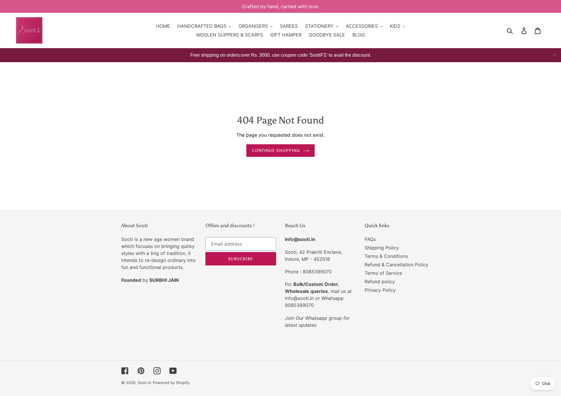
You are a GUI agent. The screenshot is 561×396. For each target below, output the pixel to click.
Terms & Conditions (386, 256)
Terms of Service (383, 273)
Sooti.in (144, 382)
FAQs (370, 239)
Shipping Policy (382, 248)
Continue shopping (276, 150)
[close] (554, 54)
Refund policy (380, 281)
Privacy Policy (380, 290)
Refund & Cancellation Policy (396, 265)
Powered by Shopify (171, 382)
